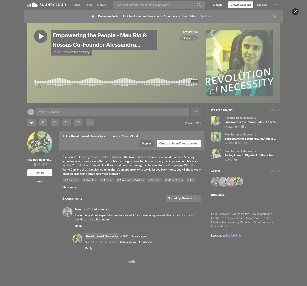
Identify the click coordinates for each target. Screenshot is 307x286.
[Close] (295, 11)
